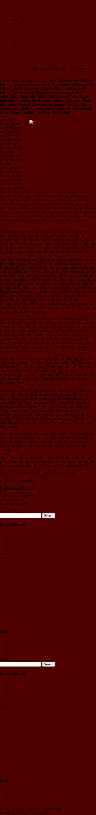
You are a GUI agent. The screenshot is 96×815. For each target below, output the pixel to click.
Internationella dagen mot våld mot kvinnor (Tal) (43, 537)
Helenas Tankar (24, 9)
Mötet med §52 (19, 545)
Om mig (15, 31)
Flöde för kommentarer (25, 648)
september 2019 (20, 567)
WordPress (58, 813)
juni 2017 (15, 583)
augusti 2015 (18, 611)
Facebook (25, 43)
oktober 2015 (18, 607)
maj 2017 (15, 587)
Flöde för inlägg (20, 644)
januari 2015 (18, 619)
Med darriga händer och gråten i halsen (36, 541)
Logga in (15, 640)
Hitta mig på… (19, 39)
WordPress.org (19, 652)
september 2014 (20, 623)
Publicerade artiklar (22, 35)
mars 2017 (16, 591)
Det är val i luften (27, 58)
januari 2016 (18, 599)
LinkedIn (24, 47)
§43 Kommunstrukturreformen (30, 549)
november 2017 (20, 571)
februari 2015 (18, 615)
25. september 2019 (14, 69)
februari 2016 (18, 595)
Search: (5, 511)
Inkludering (8, 73)
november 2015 (20, 603)
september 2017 (20, 579)
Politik (22, 73)
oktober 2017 (18, 575)
